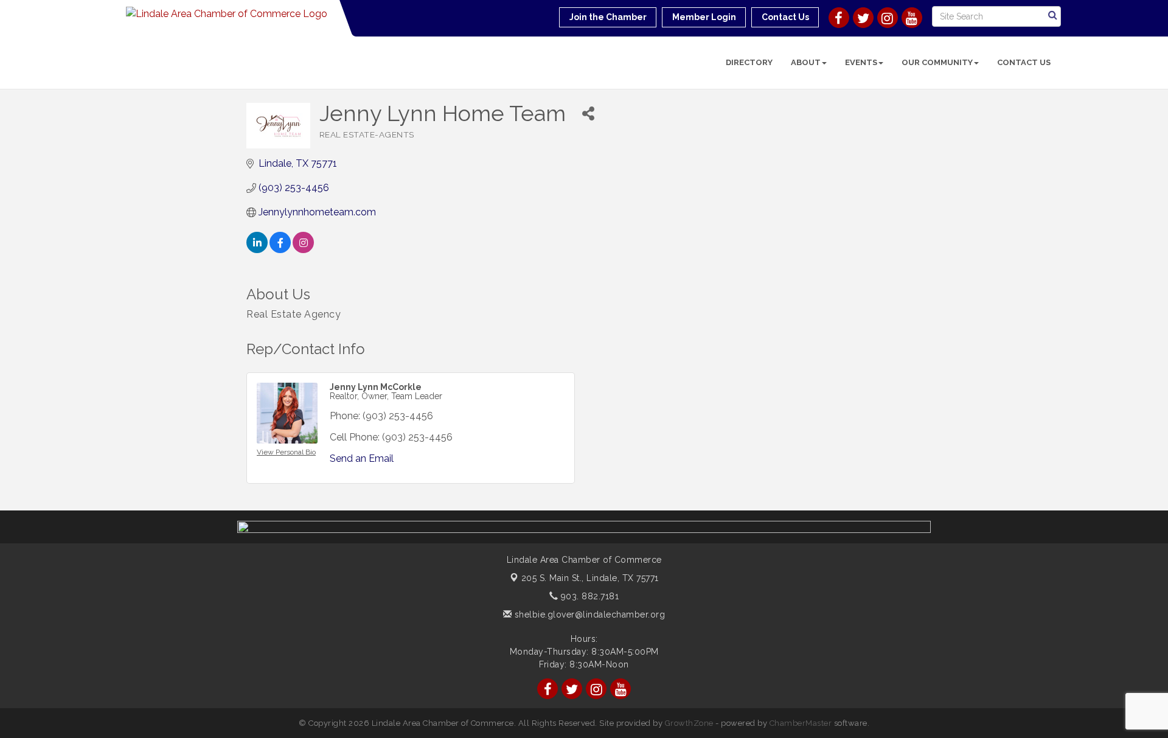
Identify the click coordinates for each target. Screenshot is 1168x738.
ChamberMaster (801, 723)
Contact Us (1024, 62)
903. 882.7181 (588, 596)
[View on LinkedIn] (257, 250)
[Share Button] (588, 113)
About (806, 62)
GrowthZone (689, 723)
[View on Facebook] (280, 250)
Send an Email (362, 458)
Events (861, 62)
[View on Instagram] (303, 250)
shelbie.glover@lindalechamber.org (588, 614)
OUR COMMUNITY (937, 62)
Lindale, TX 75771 (590, 578)
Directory (749, 62)
